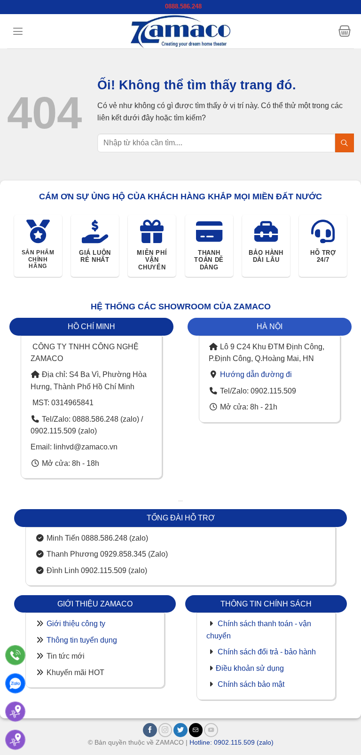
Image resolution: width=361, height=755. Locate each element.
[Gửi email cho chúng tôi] (196, 730)
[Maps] (15, 711)
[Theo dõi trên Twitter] (180, 730)
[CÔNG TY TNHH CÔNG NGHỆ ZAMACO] (180, 31)
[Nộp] (344, 143)
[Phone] (15, 655)
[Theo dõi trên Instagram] (165, 730)
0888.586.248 (183, 6)
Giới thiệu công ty (76, 624)
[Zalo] (15, 683)
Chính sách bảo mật (251, 684)
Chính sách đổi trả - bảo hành (267, 652)
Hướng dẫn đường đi (256, 374)
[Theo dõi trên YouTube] (211, 730)
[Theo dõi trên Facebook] (150, 730)
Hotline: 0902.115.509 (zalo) (231, 742)
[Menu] (18, 31)
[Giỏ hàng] (344, 31)
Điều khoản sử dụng (250, 668)
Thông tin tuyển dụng (82, 640)
